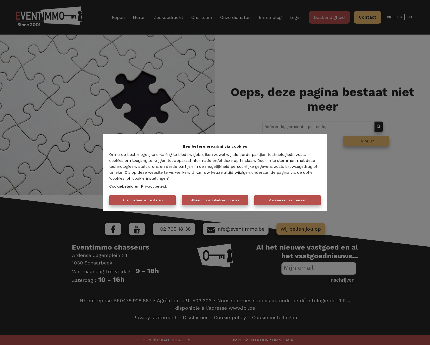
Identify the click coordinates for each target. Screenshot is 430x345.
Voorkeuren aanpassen (287, 200)
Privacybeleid (153, 186)
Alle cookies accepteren (142, 200)
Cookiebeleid (121, 186)
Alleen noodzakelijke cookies (215, 200)
